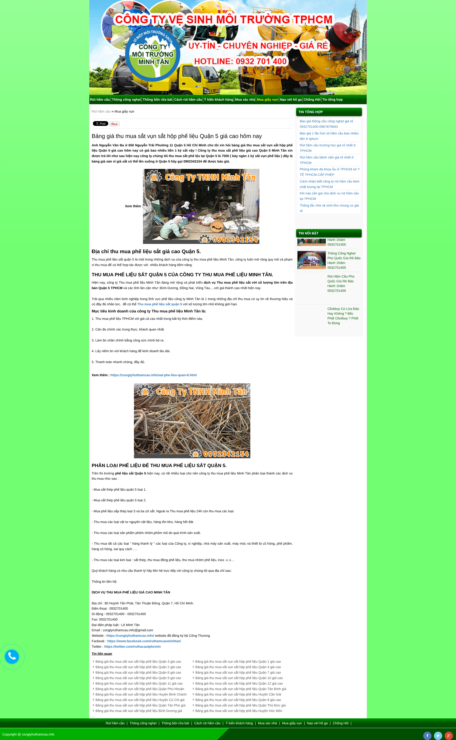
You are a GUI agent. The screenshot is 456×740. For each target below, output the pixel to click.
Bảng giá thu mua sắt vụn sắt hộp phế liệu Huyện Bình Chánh (141, 694)
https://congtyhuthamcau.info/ (130, 635)
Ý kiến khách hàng (218, 99)
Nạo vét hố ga (291, 99)
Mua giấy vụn (267, 99)
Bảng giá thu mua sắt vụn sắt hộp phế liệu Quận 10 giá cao (239, 678)
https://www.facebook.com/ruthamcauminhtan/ (144, 641)
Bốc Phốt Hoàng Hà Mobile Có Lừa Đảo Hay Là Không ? (342, 314)
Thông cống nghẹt (126, 99)
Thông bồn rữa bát (157, 99)
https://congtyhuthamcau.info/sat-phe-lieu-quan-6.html (153, 375)
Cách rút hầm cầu (188, 99)
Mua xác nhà (245, 99)
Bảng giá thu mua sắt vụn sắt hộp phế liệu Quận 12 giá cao (239, 683)
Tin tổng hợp (332, 99)
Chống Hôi (312, 99)
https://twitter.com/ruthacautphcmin (132, 646)
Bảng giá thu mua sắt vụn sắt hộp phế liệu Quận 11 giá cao (139, 683)
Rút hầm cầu (100, 99)
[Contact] (12, 656)
